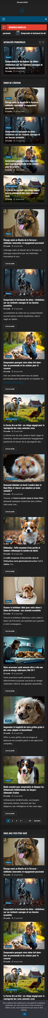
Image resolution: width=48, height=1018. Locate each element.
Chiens (8, 57)
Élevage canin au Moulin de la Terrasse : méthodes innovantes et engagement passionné (22, 105)
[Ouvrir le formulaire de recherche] (46, 19)
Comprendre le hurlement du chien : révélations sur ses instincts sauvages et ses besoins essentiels (24, 65)
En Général (10, 661)
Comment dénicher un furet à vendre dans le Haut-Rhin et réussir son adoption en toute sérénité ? (24, 468)
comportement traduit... (13, 382)
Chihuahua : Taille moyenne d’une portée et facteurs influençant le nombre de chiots (24, 531)
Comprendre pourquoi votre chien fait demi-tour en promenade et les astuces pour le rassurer (22, 163)
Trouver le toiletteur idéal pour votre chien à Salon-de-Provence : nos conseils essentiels (24, 590)
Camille (9, 71)
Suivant (37, 821)
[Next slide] (43, 42)
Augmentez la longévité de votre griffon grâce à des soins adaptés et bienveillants (24, 710)
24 (30, 821)
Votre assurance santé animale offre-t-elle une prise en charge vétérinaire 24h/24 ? (24, 650)
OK (25, 1014)
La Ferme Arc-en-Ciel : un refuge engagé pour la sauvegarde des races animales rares (22, 192)
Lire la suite (10, 264)
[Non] (45, 1009)
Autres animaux (11, 186)
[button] (3, 19)
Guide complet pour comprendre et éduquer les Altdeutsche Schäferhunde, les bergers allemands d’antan (24, 770)
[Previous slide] (39, 42)
